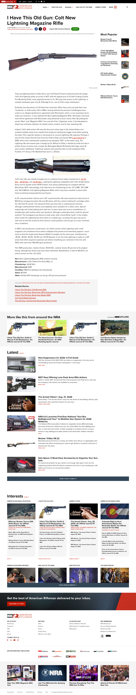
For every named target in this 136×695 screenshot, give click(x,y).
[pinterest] (44, 28)
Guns (27, 29)
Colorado (105, 530)
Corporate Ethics (30, 692)
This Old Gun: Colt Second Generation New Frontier (36, 300)
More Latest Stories (75, 479)
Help (8, 631)
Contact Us (10, 626)
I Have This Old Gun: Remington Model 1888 (33, 295)
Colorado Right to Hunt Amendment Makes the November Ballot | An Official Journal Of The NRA (114, 524)
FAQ (8, 629)
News (45, 7)
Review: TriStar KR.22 (48, 438)
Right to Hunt (115, 530)
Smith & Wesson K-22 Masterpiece (52, 528)
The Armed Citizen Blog (86, 527)
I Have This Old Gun (13, 29)
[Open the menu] (115, 7)
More (21, 353)
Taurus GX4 (12, 529)
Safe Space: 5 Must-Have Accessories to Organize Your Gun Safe (68, 459)
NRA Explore (73, 629)
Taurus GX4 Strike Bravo (23, 527)
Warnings (39, 692)
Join (20, 2)
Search (9, 634)
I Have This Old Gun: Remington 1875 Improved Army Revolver (40, 292)
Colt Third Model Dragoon (25, 297)
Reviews (68, 7)
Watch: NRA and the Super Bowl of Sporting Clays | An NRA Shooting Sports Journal (21, 534)
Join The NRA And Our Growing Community (51, 684)
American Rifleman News (110, 501)
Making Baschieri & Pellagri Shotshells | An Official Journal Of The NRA (20, 547)
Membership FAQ (105, 629)
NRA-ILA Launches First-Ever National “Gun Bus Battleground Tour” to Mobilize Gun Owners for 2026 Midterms (64, 419)
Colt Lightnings (78, 137)
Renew (24, 2)
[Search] (127, 7)
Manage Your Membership (108, 631)
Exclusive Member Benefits (108, 626)
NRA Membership (106, 624)
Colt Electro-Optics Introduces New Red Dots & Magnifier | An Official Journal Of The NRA (113, 339)
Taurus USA (12, 527)
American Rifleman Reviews (18, 565)
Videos (40, 629)
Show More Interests (78, 585)
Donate (30, 2)
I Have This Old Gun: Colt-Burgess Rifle (30, 289)
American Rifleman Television (19, 501)
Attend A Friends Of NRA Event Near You (114, 684)
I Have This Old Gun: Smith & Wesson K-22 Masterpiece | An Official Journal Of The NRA (20, 339)
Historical (22, 29)
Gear (43, 365)
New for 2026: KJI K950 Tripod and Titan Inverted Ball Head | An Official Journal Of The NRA (114, 535)
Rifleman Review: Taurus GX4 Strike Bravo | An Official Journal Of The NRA (21, 523)
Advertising (10, 624)
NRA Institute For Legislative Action (79, 626)
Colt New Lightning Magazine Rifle (47, 283)
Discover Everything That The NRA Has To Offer (81, 684)
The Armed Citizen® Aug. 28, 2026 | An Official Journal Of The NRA (83, 523)
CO (109, 530)
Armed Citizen (100, 7)
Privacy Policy (10, 692)
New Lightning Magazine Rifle (67, 283)
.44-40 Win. (37, 181)
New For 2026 (57, 7)
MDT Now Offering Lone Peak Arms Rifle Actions (62, 377)
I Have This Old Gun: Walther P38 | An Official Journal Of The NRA (51, 547)
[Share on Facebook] (36, 28)
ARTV (8, 559)
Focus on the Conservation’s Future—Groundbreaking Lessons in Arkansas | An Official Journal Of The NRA (114, 551)
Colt (34, 283)
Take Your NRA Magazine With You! (20, 684)
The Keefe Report (107, 565)
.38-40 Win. (24, 181)
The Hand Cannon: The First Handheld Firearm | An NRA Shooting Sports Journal (50, 339)
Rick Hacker (86, 283)
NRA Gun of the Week (84, 7)
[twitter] (40, 28)
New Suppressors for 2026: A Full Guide (58, 357)
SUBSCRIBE (16, 604)
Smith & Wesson (56, 527)
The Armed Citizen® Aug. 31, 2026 (55, 397)
